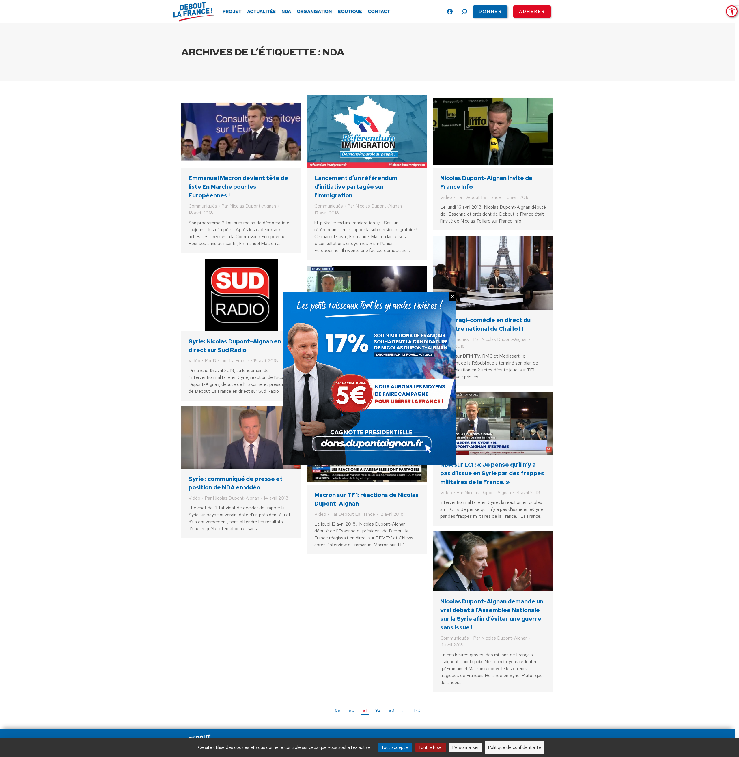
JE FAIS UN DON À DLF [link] (618, 726)
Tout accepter (395, 747)
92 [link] (378, 710)
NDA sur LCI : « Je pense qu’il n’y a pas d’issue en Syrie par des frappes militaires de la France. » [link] (492, 473)
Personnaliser (465, 747)
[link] (732, 11)
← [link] (303, 710)
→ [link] (431, 710)
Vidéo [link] (446, 197)
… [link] (325, 710)
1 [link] (315, 710)
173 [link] (417, 710)
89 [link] (338, 710)
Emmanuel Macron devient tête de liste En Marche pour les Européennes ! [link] (238, 186)
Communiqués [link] (203, 206)
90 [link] (352, 710)
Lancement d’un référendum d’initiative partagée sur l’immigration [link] (356, 186)
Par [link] (248, 206)
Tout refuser (430, 747)
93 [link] (391, 710)
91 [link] (365, 710)
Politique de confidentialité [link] (514, 747)
